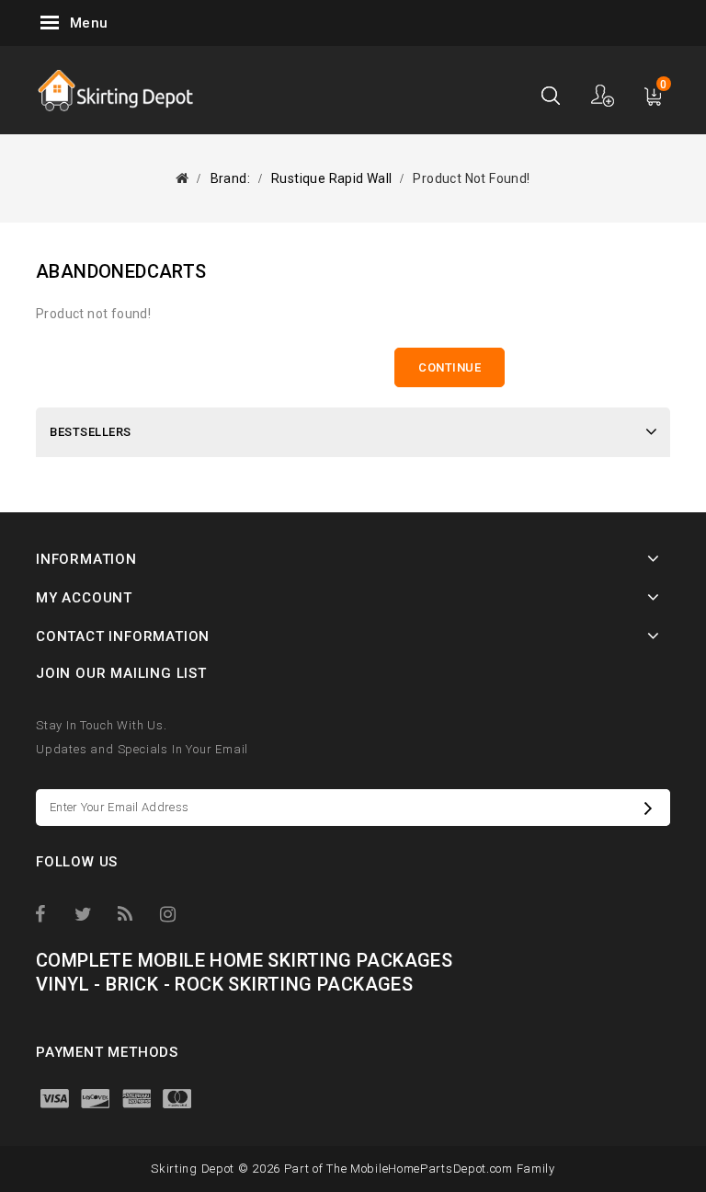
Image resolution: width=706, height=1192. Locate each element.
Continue (449, 367)
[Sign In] (603, 95)
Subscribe (652, 807)
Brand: (230, 178)
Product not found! (471, 178)
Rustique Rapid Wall (332, 178)
